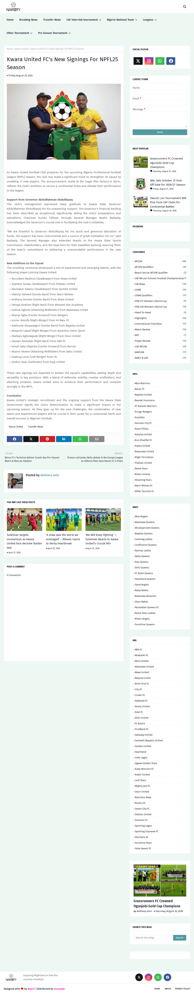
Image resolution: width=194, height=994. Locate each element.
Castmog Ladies (143, 539)
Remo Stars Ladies (145, 613)
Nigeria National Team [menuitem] (120, 19)
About (168, 989)
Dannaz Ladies (143, 550)
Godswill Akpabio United (149, 740)
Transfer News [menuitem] (52, 19)
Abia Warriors (142, 383)
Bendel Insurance (145, 400)
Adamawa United (144, 666)
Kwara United (22, 49)
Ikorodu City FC (143, 423)
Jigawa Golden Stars (146, 763)
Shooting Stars (143, 479)
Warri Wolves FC (144, 485)
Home (10, 49)
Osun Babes (141, 601)
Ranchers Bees (143, 797)
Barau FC (140, 389)
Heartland (140, 751)
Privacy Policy (182, 989)
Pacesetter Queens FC (147, 607)
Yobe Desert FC (143, 848)
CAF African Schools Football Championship (160, 278)
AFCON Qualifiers (160, 267)
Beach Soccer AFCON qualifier (160, 272)
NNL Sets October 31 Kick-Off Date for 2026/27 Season (167, 183)
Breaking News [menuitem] (28, 19)
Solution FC (141, 820)
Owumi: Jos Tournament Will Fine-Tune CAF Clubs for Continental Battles (168, 202)
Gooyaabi (59, 988)
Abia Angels (141, 516)
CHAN (160, 289)
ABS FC (138, 649)
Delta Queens (142, 556)
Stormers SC (141, 837)
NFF (160, 335)
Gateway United (144, 734)
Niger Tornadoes (144, 457)
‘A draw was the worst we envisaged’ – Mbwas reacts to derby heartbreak (63, 539)
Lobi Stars (140, 780)
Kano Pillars (142, 428)
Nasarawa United (144, 451)
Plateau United (143, 462)
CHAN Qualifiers (160, 295)
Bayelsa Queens (144, 533)
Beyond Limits (143, 678)
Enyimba (140, 417)
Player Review (160, 340)
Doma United (142, 706)
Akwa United (142, 672)
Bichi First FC (142, 683)
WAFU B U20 (160, 357)
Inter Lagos (141, 757)
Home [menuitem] (10, 19)
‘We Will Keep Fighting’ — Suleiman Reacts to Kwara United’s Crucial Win (101, 539)
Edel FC (139, 712)
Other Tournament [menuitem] (18, 33)
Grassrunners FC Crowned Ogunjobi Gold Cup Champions (166, 163)
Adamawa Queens (145, 522)
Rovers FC (140, 803)
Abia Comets (142, 661)
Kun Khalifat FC (143, 440)
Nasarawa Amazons (145, 596)
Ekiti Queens (142, 567)
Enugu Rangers (143, 411)
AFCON (160, 261)
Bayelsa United (143, 394)
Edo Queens (141, 561)
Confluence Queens (146, 544)
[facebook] (170, 61)
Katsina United (143, 434)
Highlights (160, 318)
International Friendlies (160, 323)
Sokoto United (143, 814)
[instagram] (149, 61)
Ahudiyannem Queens (147, 527)
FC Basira (140, 723)
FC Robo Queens (144, 573)
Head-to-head (160, 312)
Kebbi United (142, 774)
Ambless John (49, 475)
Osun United (142, 791)
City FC (138, 689)
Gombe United (143, 746)
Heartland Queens (145, 578)
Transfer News (35, 426)
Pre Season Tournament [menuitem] (52, 33)
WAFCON (160, 352)
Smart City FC (142, 808)
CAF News (160, 284)
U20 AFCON (160, 346)
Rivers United (142, 474)
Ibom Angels (142, 584)
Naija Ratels (141, 590)
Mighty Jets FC (142, 786)
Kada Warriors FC (144, 768)
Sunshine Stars (143, 842)
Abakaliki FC (141, 655)
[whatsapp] (159, 61)
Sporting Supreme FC (146, 831)
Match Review (160, 329)
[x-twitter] (138, 61)
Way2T (31, 988)
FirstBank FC (142, 729)
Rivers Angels (142, 618)
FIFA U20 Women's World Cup (160, 306)
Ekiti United (141, 717)
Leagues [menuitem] (148, 19)
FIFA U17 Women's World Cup (160, 301)
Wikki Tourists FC (144, 491)
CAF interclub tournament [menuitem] (82, 19)
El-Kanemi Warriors (146, 406)
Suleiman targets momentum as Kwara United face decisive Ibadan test (24, 541)
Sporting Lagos (143, 825)
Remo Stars (141, 468)
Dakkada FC (141, 700)
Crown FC (140, 695)
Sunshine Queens (145, 624)
